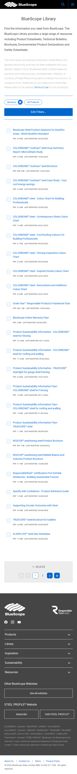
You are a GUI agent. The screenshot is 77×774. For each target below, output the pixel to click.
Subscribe (21, 714)
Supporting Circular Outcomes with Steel (35, 505)
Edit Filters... (38, 112)
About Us (8, 761)
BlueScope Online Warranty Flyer (31, 317)
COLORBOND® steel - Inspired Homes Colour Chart (41, 271)
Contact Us (24, 761)
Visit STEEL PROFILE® (57, 714)
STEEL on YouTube (19, 622)
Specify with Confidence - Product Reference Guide (41, 491)
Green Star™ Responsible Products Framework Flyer (41, 303)
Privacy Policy (53, 761)
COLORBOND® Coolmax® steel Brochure (35, 166)
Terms (38, 761)
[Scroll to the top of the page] (71, 768)
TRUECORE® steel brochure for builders (34, 519)
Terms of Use (41, 87)
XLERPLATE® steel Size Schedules (31, 533)
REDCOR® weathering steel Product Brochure (38, 440)
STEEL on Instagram (12, 622)
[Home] (20, 4)
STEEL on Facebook (6, 622)
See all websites (38, 693)
